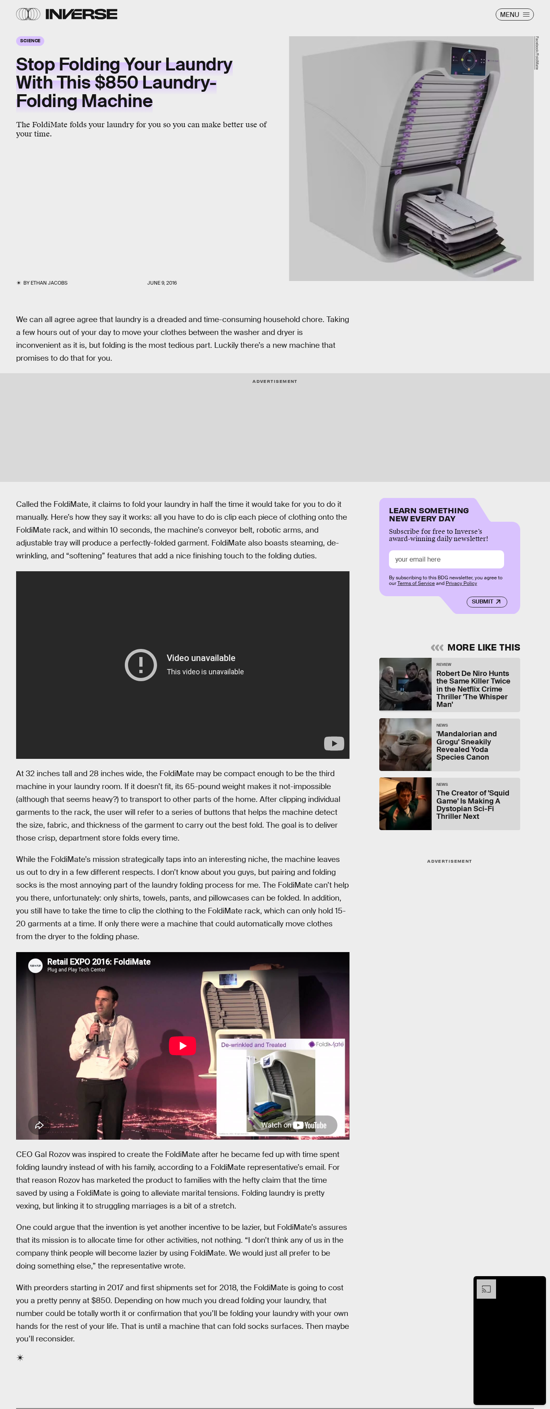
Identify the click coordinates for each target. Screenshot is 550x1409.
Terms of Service (416, 584)
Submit (482, 601)
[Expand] (482, 1283)
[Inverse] (81, 14)
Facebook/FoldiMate (537, 53)
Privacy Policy (461, 584)
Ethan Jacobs (49, 283)
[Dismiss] (537, 1283)
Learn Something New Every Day (429, 513)
